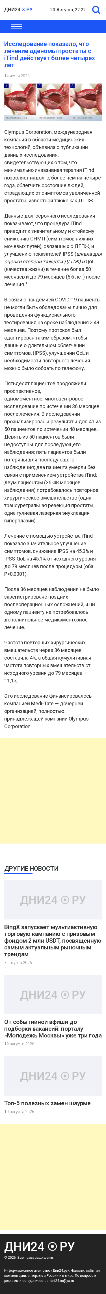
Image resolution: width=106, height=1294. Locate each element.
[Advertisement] (53, 791)
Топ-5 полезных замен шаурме (47, 1103)
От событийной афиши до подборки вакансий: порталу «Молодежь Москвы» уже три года (53, 1029)
